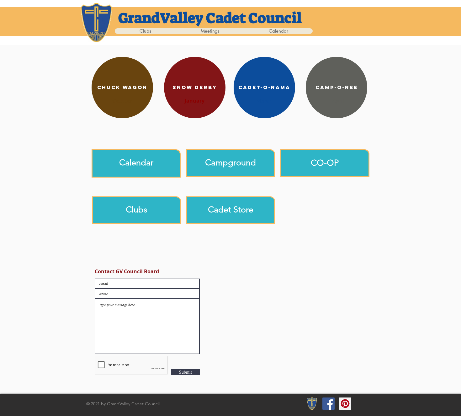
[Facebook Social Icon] (328, 403)
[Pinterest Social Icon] (345, 403)
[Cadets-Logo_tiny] (312, 403)
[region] (136, 163)
